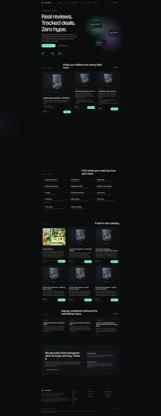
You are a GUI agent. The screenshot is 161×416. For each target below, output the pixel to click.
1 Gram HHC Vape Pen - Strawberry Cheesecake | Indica (106, 250)
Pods (69, 2)
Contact (107, 396)
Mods (65, 2)
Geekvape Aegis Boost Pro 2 (85, 91)
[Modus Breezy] (54, 236)
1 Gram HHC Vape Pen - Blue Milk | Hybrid (80, 250)
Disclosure (91, 396)
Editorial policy (108, 394)
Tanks (81, 2)
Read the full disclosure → (53, 369)
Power (89, 2)
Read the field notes (62, 45)
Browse (115, 2)
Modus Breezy (48, 249)
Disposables (75, 2)
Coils (85, 2)
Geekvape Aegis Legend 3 (107, 91)
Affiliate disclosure (109, 391)
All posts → (115, 313)
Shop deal (67, 111)
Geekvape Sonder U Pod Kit (56, 98)
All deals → (115, 67)
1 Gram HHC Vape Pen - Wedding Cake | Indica (54, 288)
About (90, 394)
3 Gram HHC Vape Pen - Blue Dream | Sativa (79, 288)
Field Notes (95, 2)
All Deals (60, 2)
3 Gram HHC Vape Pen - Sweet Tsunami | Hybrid (105, 288)
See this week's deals (48, 45)
